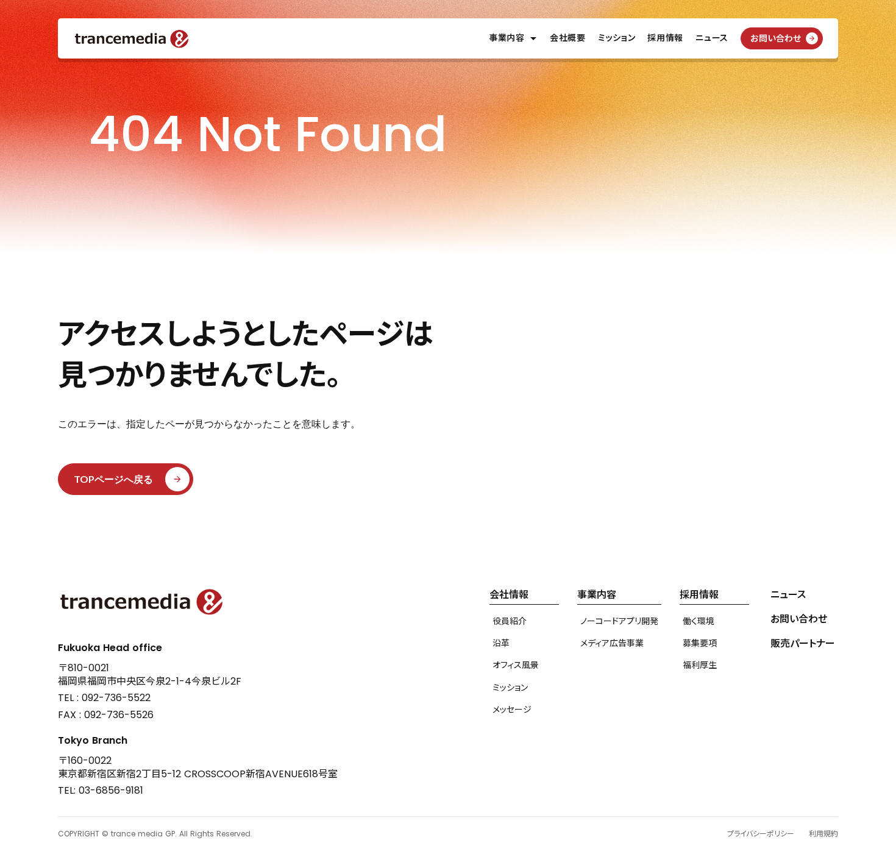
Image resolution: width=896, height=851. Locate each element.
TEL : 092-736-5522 (104, 698)
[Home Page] (132, 38)
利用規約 (823, 834)
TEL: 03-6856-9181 (100, 790)
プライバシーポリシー (760, 834)
